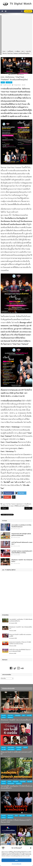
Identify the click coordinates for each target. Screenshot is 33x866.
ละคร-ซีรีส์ (29, 715)
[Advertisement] (16, 33)
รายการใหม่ (9, 82)
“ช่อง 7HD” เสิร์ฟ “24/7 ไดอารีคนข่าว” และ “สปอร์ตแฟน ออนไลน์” (29, 508)
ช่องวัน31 (25, 747)
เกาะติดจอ (3, 717)
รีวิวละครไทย (22, 781)
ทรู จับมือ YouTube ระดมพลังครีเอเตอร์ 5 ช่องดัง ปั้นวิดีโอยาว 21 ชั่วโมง (21, 552)
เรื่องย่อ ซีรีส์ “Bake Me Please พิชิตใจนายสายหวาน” (6, 508)
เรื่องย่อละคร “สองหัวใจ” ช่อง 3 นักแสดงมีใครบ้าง (21, 560)
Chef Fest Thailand (10, 504)
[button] (30, 848)
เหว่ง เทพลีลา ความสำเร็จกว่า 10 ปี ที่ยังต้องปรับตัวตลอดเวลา (21, 526)
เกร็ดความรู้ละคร (11, 749)
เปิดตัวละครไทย (11, 783)
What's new (10, 715)
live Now (27, 11)
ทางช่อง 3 (12, 506)
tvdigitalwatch (19, 504)
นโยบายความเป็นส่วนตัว (16, 863)
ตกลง (16, 860)
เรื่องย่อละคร (10, 717)
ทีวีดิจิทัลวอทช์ (18, 506)
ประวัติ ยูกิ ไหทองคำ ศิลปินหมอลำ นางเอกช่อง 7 (21, 543)
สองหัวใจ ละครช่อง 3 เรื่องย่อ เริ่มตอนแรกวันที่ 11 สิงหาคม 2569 (16, 821)
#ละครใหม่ (4, 715)
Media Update (11, 747)
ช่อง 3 (3, 82)
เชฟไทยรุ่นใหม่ (25, 506)
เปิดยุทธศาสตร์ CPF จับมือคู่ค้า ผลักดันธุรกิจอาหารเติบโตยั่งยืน (21, 534)
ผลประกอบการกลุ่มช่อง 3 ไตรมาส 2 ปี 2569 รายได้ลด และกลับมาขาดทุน (20, 643)
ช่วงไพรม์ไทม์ (17, 715)
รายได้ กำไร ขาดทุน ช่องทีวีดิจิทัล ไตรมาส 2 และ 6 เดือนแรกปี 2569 (19, 650)
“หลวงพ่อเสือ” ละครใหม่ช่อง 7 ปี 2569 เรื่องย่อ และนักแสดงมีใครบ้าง (20, 620)
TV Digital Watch (17, 85)
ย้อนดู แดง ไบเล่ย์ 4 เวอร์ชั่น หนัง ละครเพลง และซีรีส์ (20, 635)
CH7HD (9, 781)
